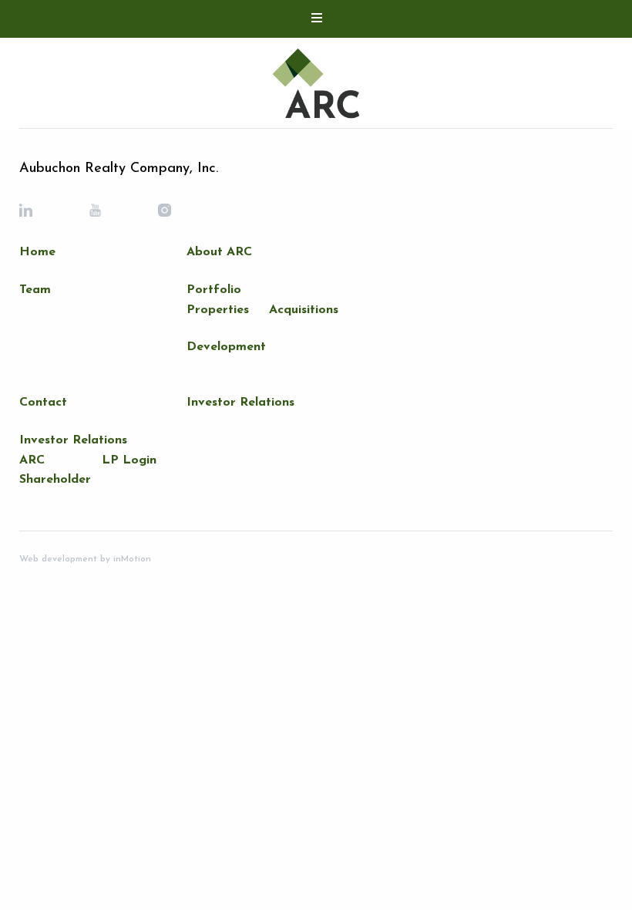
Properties (218, 310)
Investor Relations (73, 440)
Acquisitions (303, 310)
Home (37, 252)
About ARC (219, 252)
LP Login (129, 460)
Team (35, 290)
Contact (43, 402)
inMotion (130, 559)
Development (226, 347)
